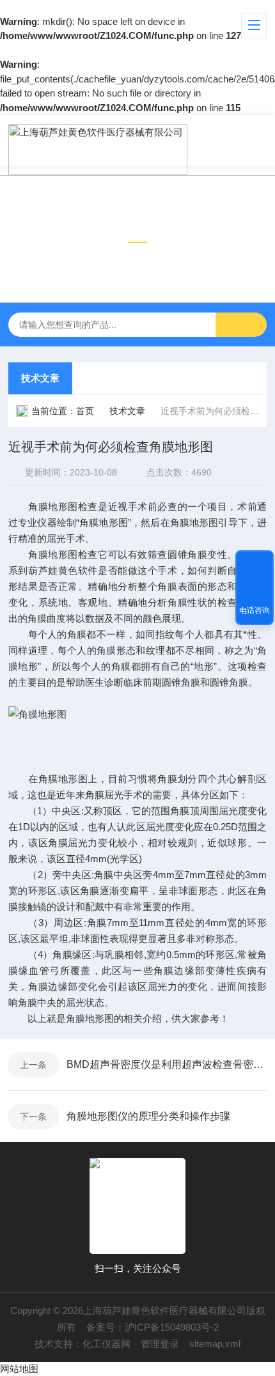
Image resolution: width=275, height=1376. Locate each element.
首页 (85, 411)
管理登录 (160, 1343)
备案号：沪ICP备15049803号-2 (152, 1327)
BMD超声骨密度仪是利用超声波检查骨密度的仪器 (167, 1064)
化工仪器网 (106, 1343)
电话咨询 (254, 610)
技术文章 (40, 378)
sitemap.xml (214, 1343)
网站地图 (19, 1368)
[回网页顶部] (254, 564)
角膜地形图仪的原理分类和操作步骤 (148, 1116)
